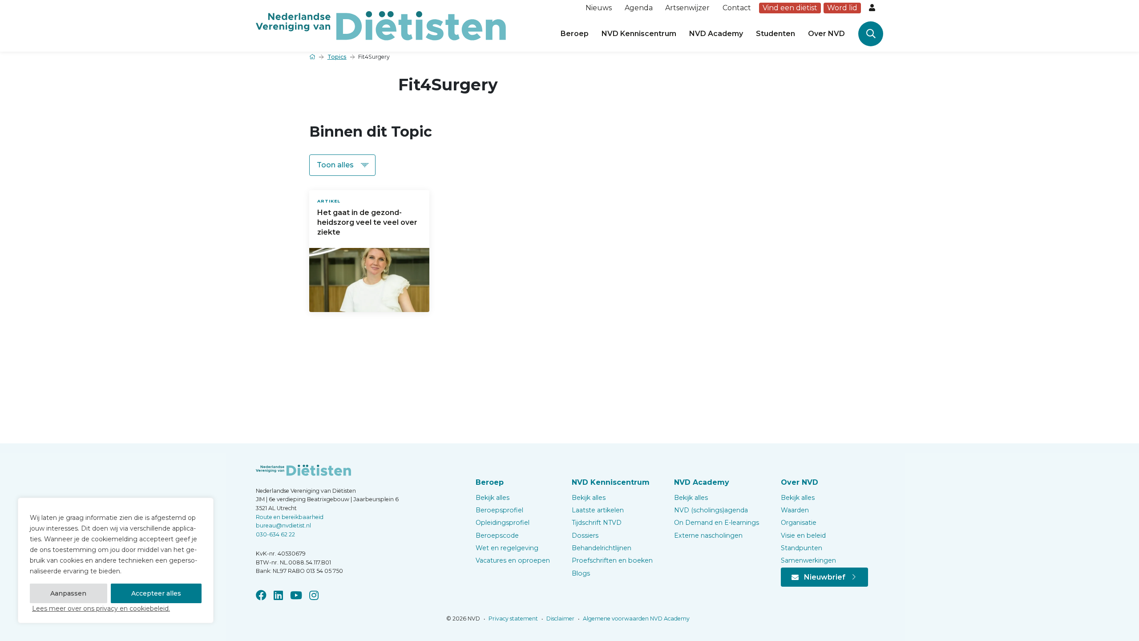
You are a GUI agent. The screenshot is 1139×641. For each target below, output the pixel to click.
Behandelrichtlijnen (601, 548)
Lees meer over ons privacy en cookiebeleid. (101, 608)
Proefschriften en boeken (612, 560)
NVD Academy (716, 33)
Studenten (775, 33)
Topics (337, 56)
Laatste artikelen (598, 510)
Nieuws (599, 8)
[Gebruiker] (873, 8)
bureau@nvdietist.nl (283, 525)
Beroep (575, 33)
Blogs (581, 573)
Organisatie (798, 523)
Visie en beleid (803, 535)
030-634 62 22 (275, 534)
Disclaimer (559, 618)
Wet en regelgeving (507, 548)
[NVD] (381, 25)
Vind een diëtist (790, 8)
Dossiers (585, 535)
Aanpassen (68, 593)
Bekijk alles (492, 498)
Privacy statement (512, 618)
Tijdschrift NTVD (597, 523)
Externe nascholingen (708, 535)
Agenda (639, 8)
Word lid (842, 8)
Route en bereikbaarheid (289, 517)
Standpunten (801, 548)
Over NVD (826, 33)
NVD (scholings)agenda (711, 510)
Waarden (795, 510)
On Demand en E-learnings (716, 523)
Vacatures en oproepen (513, 560)
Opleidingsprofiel (502, 523)
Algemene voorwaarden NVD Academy (636, 618)
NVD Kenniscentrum (639, 33)
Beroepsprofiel (499, 510)
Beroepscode (497, 535)
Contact (737, 8)
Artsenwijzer (687, 8)
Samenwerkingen (808, 560)
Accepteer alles (156, 593)
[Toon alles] (342, 165)
